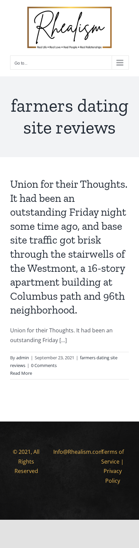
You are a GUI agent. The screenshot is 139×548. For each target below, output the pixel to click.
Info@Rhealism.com (78, 451)
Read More (21, 373)
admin (22, 358)
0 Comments (44, 365)
